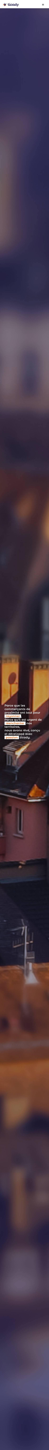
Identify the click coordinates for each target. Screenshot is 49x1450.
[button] (43, 4)
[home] (10, 4)
